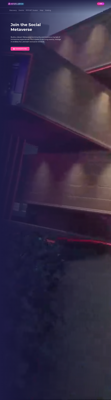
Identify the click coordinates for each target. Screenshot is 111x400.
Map (41, 10)
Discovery (13, 10)
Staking (48, 10)
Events (21, 10)
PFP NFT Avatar (32, 10)
